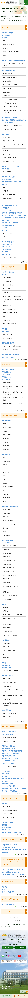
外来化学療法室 (7, 535)
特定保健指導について (8, 748)
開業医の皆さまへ (7, 686)
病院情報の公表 (6, 179)
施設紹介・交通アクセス (9, 732)
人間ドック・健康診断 (8, 726)
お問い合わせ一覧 (7, 244)
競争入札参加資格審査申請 (10, 810)
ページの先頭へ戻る (22, 262)
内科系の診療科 (6, 421)
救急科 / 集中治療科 (8, 520)
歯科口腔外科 (6, 498)
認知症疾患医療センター (9, 553)
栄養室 (4, 654)
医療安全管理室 (6, 665)
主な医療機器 (6, 92)
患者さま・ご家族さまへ (9, 682)
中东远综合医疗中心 (8, 882)
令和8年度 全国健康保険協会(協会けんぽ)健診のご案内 (14, 780)
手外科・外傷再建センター (10, 575)
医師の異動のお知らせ (8, 540)
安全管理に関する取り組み (10, 99)
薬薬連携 (5, 611)
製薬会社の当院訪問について (10, 635)
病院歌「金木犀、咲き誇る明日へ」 (12, 158)
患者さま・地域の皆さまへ (10, 713)
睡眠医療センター (7, 549)
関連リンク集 (6, 830)
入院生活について (7, 372)
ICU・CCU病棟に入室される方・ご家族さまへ (13, 387)
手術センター (6, 582)
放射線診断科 (6, 509)
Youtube (24, 956)
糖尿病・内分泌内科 (8, 427)
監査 (4, 187)
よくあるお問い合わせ (8, 242)
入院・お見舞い (6, 364)
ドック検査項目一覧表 (8, 786)
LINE (6, 956)
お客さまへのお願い (8, 734)
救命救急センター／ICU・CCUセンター (13, 587)
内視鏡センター (7, 557)
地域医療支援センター (8, 676)
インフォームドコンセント (10, 107)
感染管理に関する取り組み (10, 103)
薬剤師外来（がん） (8, 631)
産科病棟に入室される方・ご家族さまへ (13, 405)
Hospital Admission (8, 847)
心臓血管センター (7, 564)
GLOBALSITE (6, 911)
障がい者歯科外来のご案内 (10, 313)
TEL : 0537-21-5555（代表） (14, 942)
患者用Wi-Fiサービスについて (11, 166)
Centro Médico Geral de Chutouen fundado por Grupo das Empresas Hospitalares (12, 861)
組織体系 (5, 55)
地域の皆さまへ (7, 679)
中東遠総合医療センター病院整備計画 (13, 60)
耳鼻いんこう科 (7, 494)
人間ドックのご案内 (8, 763)
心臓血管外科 (6, 461)
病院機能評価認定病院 (9, 96)
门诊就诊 (4, 887)
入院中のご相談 (7, 699)
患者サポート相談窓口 (9, 334)
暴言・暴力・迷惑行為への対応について (14, 120)
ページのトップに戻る (23, 991)
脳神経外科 (6, 472)
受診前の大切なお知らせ (9, 737)
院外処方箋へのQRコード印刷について (13, 615)
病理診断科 (6, 517)
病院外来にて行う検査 (9, 741)
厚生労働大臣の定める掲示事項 (11, 52)
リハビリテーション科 (9, 524)
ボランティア (6, 230)
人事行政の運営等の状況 (9, 195)
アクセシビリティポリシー (10, 904)
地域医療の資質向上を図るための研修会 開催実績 (13, 704)
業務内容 (5, 607)
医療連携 (4, 825)
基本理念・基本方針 (8, 33)
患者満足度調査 (7, 88)
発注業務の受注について (9, 817)
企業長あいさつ (6, 35)
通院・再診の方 (7, 281)
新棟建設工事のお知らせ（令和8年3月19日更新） (13, 65)
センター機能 (6, 543)
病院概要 (4, 38)
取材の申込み (6, 150)
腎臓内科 (5, 431)
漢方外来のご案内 (7, 305)
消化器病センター (7, 592)
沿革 (4, 41)
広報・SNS (5, 134)
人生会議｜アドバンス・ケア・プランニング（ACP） (13, 111)
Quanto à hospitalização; (10, 872)
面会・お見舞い (6, 379)
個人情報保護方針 (7, 122)
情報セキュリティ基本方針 (10, 223)
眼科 (4, 490)
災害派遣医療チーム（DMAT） (11, 85)
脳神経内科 (6, 438)
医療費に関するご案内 (8, 343)
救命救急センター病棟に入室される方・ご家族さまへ (12, 393)
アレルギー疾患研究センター (10, 595)
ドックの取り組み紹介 (8, 761)
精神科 (4, 531)
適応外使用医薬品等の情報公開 (11, 182)
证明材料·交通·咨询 (8, 892)
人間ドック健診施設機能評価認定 (12, 751)
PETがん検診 (6, 771)
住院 (3, 889)
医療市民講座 (6, 169)
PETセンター (6, 579)
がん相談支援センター (9, 338)
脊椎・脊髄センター (8, 571)
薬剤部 (4, 604)
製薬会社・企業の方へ (9, 717)
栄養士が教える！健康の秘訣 (10, 753)
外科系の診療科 (6, 454)
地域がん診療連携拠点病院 (10, 77)
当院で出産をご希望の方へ (10, 324)
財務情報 (5, 191)
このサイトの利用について (10, 899)
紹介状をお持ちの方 (8, 285)
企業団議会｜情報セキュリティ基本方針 (13, 199)
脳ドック (4, 776)
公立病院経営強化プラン (9, 205)
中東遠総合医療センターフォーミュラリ (13, 619)
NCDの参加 (5, 208)
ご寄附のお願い (6, 249)
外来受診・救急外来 (8, 267)
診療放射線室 (6, 643)
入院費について (6, 377)
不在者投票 (5, 252)
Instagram (14, 956)
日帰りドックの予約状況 (9, 766)
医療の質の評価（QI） (8, 177)
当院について (6, 28)
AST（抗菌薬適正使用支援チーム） (12, 671)
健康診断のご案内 (7, 784)
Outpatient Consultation (10, 845)
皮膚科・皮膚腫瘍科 (8, 487)
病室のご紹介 (6, 374)
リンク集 (4, 228)
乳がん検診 (5, 774)
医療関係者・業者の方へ (9, 798)
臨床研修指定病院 (7, 81)
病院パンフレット (8, 137)
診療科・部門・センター (9, 415)
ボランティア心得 (7, 233)
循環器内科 (6, 449)
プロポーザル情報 (7, 822)
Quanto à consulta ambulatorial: (12, 869)
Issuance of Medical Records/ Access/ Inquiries (14, 851)
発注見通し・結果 (7, 814)
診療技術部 (5, 640)
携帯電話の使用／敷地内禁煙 (10, 355)
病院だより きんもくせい (9, 141)
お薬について (6, 320)
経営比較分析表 (6, 210)
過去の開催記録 (7, 172)
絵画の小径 (6, 237)
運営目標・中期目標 (8, 44)
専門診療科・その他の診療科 (10, 506)
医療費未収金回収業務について (11, 350)
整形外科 (5, 465)
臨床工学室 (6, 658)
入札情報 (4, 803)
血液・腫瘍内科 (7, 435)
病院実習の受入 (6, 827)
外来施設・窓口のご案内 (9, 292)
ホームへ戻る (14, 917)
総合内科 (5, 424)
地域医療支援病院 (7, 74)
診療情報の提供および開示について (12, 125)
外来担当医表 (6, 289)
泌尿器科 (5, 483)
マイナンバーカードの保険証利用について (13, 301)
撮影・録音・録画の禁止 (9, 357)
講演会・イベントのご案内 (10, 758)
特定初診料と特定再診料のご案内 (12, 346)
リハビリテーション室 (9, 650)
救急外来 (4, 329)
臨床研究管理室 (6, 710)
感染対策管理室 (6, 668)
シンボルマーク (7, 48)
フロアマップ (6, 247)
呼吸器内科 (6, 442)
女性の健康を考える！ (8, 756)
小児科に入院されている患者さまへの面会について (13, 399)
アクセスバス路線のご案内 (10, 257)
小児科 (4, 476)
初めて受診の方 (7, 278)
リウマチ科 (6, 468)
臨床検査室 (6, 647)
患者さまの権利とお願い (9, 117)
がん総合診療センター (9, 599)
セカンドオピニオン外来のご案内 (12, 296)
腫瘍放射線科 (6, 513)
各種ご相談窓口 (6, 331)
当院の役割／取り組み (8, 71)
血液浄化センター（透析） (10, 546)
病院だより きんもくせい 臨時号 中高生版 (13, 146)
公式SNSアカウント (8, 161)
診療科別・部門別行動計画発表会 (12, 213)
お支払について (7, 316)
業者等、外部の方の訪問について (12, 832)
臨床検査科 (6, 528)
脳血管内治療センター (9, 568)
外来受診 (4, 275)
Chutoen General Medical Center (12, 839)
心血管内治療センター (9, 560)
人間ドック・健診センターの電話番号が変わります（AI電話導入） (14, 790)
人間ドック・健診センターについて (12, 746)
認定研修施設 (6, 628)
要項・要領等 (6, 806)
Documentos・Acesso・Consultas (13, 874)
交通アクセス (6, 254)
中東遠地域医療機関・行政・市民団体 (13, 696)
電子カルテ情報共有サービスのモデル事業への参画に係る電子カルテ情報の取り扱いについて (14, 217)
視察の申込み (6, 154)
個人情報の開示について (9, 129)
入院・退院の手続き (8, 370)
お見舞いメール (7, 382)
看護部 (4, 663)
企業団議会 (5, 184)
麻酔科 (4, 501)
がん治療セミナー (7, 624)
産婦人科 (5, 479)
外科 (4, 457)
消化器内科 (6, 446)
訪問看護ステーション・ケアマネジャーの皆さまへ (13, 691)
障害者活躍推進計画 (8, 225)
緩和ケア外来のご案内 (9, 309)
